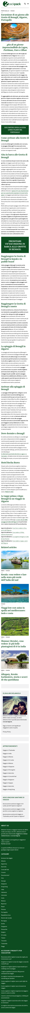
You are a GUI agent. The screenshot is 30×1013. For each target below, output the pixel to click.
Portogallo (5, 11)
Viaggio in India (7, 753)
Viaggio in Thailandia (9, 750)
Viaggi (13, 11)
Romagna (4, 921)
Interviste (4, 895)
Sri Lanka (3, 935)
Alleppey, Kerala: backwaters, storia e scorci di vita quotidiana (14, 677)
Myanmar (3, 904)
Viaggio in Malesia (8, 763)
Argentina (4, 864)
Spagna (3, 932)
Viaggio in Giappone (8, 766)
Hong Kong (4, 886)
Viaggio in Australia (8, 773)
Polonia (3, 909)
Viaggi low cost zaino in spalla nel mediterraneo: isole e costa (13, 611)
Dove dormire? (5, 875)
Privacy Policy (7, 732)
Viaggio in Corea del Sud (9, 776)
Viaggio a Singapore (8, 779)
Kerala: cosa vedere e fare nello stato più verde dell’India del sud (13, 577)
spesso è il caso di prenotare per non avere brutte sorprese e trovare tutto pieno (14, 193)
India (2, 570)
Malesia (3, 901)
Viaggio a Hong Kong (9, 789)
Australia (3, 866)
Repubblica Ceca (5, 915)
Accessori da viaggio (6, 858)
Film (2, 878)
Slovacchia (4, 929)
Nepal (3, 906)
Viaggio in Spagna (8, 783)
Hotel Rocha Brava (10, 462)
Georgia (3, 881)
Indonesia (4, 892)
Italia (2, 898)
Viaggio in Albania (8, 757)
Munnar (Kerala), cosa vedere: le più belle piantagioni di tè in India (13, 644)
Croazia (3, 872)
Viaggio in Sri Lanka (8, 760)
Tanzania (3, 941)
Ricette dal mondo (6, 918)
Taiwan (3, 938)
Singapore (4, 926)
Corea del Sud (5, 869)
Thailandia (4, 943)
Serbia (3, 923)
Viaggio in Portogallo (9, 770)
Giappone (4, 884)
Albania (3, 861)
